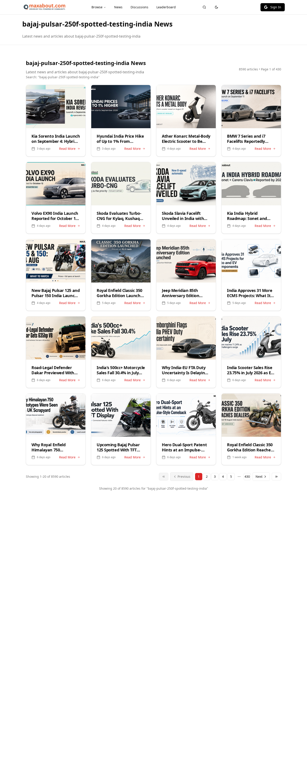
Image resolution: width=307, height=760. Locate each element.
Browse (96, 7)
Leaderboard (166, 7)
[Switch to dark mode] (216, 7)
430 (247, 476)
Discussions (139, 7)
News (118, 7)
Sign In (275, 7)
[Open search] (204, 7)
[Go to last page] (276, 476)
